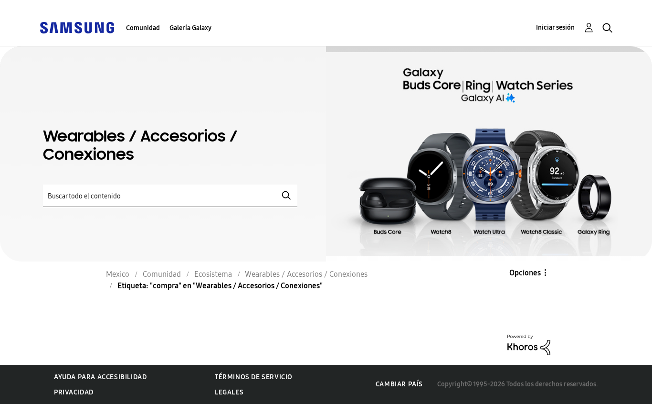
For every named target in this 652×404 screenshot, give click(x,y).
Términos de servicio (254, 377)
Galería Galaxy (190, 28)
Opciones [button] (525, 272)
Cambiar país (399, 384)
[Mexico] (77, 27)
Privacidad (74, 392)
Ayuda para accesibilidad (100, 377)
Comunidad (143, 28)
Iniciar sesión (555, 27)
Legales (229, 392)
